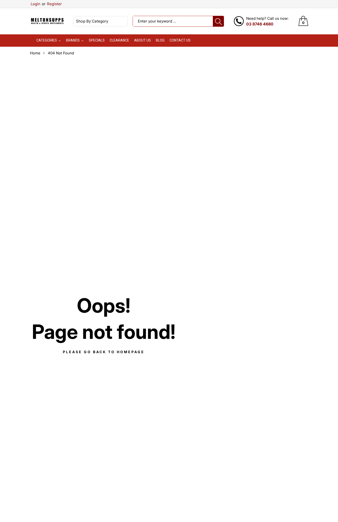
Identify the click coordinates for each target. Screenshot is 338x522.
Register (52, 3)
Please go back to (104, 352)
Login (35, 3)
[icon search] (218, 21)
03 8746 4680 (259, 24)
